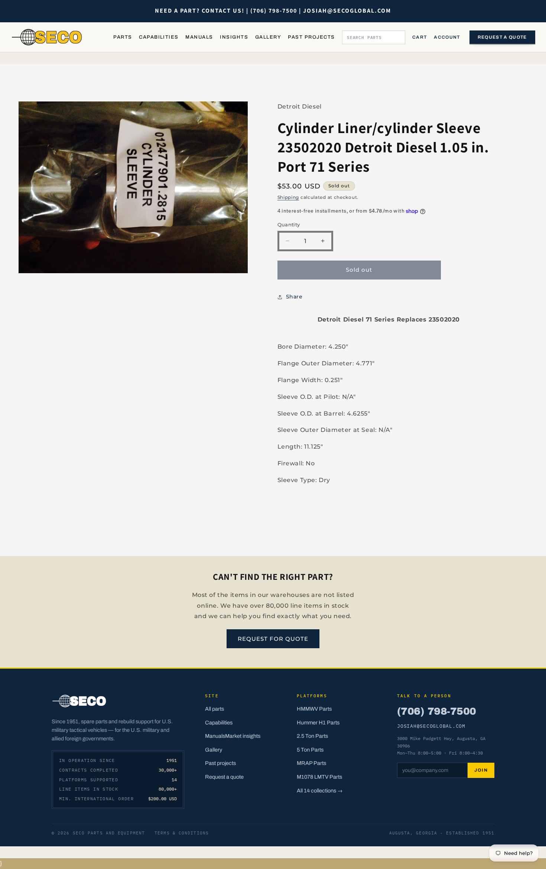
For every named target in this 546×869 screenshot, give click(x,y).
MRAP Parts (311, 763)
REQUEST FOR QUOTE (273, 638)
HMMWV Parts (314, 709)
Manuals (199, 37)
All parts (214, 709)
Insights (234, 37)
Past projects (220, 763)
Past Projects (311, 37)
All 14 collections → (320, 791)
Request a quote (502, 37)
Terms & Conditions (182, 833)
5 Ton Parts (310, 750)
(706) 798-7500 (436, 711)
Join (481, 770)
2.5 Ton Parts (312, 736)
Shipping (288, 197)
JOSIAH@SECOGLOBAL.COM (431, 726)
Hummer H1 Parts (318, 723)
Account (447, 37)
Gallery (268, 37)
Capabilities (159, 37)
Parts (122, 37)
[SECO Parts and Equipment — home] (47, 37)
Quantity (288, 224)
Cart (419, 37)
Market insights (242, 736)
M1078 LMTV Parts (319, 777)
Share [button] (294, 296)
